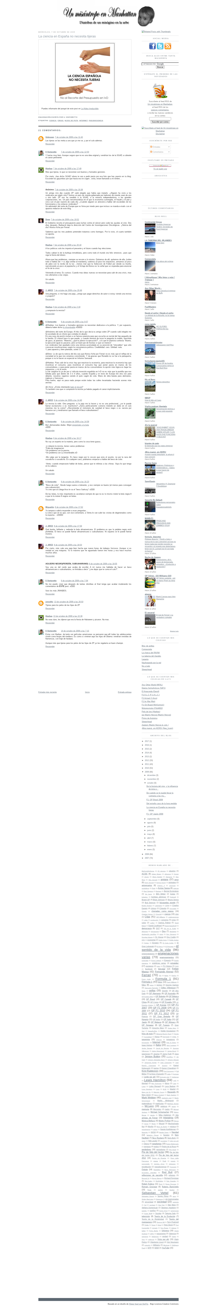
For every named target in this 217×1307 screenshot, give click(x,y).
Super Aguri (163, 1211)
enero (149, 849)
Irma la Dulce (171, 1042)
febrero (150, 846)
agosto (150, 823)
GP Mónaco (170, 1022)
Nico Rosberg (158, 1138)
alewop (148, 594)
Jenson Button (152, 1056)
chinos (153, 908)
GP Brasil (150, 999)
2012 (147, 760)
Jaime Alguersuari (158, 1051)
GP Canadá (166, 999)
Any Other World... (153, 288)
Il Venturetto (51, 152)
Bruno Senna (173, 900)
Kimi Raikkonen (150, 1071)
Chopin (144, 911)
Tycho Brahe (153, 1231)
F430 (177, 966)
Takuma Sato (170, 1213)
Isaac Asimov (147, 1045)
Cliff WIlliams (160, 917)
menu (147, 282)
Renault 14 (145, 1178)
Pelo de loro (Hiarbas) (151, 711)
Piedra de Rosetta (159, 1158)
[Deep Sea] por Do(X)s (138, 1304)
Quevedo (173, 1167)
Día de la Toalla (170, 928)
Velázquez (155, 1236)
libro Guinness (156, 1083)
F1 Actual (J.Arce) (149, 698)
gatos (152, 985)
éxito (158, 966)
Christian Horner (147, 914)
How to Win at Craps (153, 400)
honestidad (148, 1037)
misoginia (168, 1117)
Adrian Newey (156, 874)
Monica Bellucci (148, 1121)
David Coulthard (155, 926)
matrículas (159, 1103)
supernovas (175, 1211)
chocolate (173, 908)
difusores (145, 931)
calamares (158, 905)
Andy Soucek (149, 882)
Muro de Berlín (162, 1126)
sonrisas (152, 1205)
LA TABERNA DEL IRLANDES (158, 240)
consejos (164, 920)
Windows (166, 1245)
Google (165, 991)
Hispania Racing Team (163, 1034)
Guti (143, 1031)
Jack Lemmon (171, 1045)
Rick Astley (148, 1181)
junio (149, 830)
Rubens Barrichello (170, 1187)
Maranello (171, 1092)
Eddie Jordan (174, 940)
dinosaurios (155, 931)
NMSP (147, 398)
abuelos (172, 871)
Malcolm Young (159, 1092)
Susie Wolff (148, 1213)
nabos (155, 1129)
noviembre (152, 779)
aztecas (176, 888)
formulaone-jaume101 (155, 361)
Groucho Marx (158, 1028)
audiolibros (145, 888)
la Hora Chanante (156, 1074)
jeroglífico (169, 1057)
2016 (147, 745)
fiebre (166, 975)
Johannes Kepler (151, 1062)
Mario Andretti (159, 1095)
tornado (155, 1228)
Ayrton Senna (164, 888)
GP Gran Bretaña (161, 1016)
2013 (147, 756)
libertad (145, 1083)
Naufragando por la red (151, 663)
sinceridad (149, 1202)
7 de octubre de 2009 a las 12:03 (75, 152)
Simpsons (159, 1199)
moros (146, 1124)
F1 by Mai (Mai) (148, 701)
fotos (160, 982)
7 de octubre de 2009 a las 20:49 (68, 290)
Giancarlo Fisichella (151, 988)
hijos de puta (71, 120)
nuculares (163, 1141)
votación (147, 1245)
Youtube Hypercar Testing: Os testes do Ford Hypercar (164, 226)
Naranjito (145, 1132)
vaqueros (145, 1236)
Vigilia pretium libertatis (156, 406)
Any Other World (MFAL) (152, 685)
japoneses (146, 1054)
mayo (149, 834)
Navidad (175, 1132)
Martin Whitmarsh (165, 1101)
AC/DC (145, 874)
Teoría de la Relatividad (153, 1219)
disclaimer (173, 931)
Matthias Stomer (173, 1103)
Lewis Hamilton (155, 1080)
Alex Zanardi (153, 880)
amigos (164, 879)
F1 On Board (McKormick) (153, 705)
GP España (167, 1002)
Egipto (146, 943)
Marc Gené (146, 1095)
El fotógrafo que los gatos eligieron (159, 446)
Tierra (153, 1225)
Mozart (161, 1124)
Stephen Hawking (168, 1208)
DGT (158, 928)
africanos (168, 874)
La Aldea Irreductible (89, 109)
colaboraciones (173, 917)
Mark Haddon (171, 1095)
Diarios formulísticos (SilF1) (153, 688)
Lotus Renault (155, 1086)
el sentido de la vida (160, 947)
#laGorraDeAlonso (148, 871)
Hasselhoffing (152, 1031)
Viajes (174, 1236)
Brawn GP (146, 900)
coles (146, 920)
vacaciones (161, 1234)
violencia (151, 1239)
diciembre (151, 775)
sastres (160, 1190)
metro (167, 1109)
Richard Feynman (171, 1178)
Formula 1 (163, 978)
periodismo (160, 1149)
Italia (158, 1045)
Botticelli (173, 897)
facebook (148, 969)
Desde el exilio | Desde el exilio (159, 313)
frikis (144, 985)
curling (152, 923)
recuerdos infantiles (149, 1172)
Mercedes (157, 1109)
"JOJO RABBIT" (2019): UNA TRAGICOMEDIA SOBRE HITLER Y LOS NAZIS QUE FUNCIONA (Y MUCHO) (165, 432)
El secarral (150, 613)
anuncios (172, 885)
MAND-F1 (149, 518)
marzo (150, 842)
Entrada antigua (124, 692)
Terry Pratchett (173, 1222)
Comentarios (157, 152)
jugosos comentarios (160, 110)
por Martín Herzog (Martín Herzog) (156, 715)
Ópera (146, 1144)
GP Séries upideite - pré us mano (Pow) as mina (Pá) (165, 580)
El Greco (160, 946)
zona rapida (150, 324)
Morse (154, 1124)
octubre (150, 783)
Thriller (146, 1225)
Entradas (156, 147)
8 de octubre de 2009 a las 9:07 (74, 322)
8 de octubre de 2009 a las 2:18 (66, 307)
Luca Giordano (147, 1089)
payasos (147, 1146)
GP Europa (161, 1005)
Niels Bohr (171, 1138)
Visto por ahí (163, 1239)
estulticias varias (159, 963)
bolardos (145, 897)
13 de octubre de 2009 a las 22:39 (67, 616)
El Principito (169, 946)
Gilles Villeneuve (168, 988)
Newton (166, 1135)
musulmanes (146, 1129)
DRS (143, 940)
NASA (153, 1132)
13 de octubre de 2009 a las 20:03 (68, 602)
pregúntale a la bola (80, 425)
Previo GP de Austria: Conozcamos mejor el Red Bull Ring (165, 365)
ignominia (146, 1039)
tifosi (159, 1225)
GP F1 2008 (160, 1008)
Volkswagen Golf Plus (165, 345)
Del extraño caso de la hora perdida (161, 803)
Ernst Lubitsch (156, 960)
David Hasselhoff (170, 926)
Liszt (174, 1083)
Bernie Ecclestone (171, 891)
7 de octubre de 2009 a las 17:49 (67, 168)
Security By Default (153, 500)
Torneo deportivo (163, 382)
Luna (157, 1089)
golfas (152, 990)
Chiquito (162, 908)
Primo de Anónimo (149, 718)
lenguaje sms (164, 1077)
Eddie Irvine (163, 940)
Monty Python (165, 1121)
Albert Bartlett (157, 877)
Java (177, 1054)
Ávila (153, 888)
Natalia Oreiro (164, 1132)
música (173, 1126)
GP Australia (170, 993)
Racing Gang (151, 463)
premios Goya (159, 1164)
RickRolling (159, 1181)
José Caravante (166, 1062)
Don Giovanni (171, 934)
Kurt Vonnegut (169, 1071)
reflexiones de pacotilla (152, 1175)
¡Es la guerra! (151, 425)
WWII (157, 1248)
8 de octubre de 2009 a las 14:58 (75, 421)
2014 (147, 753)
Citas (147, 917)
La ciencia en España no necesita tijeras (67, 36)
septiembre (152, 819)
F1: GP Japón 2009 (154, 814)
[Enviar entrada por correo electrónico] (78, 117)
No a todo (146, 666)
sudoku (144, 1211)
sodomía (176, 1202)
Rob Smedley (171, 1181)
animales (172, 882)
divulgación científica (149, 934)
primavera (172, 1164)
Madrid (173, 1089)
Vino (143, 1239)
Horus (157, 1037)
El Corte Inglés (168, 943)
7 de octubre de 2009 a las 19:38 (69, 190)
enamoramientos (167, 957)
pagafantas (157, 1144)
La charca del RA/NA (151, 653)
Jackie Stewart (147, 1048)
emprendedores (148, 954)
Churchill (158, 914)
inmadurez (170, 1039)
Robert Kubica (148, 1184)
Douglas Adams (147, 937)
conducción (154, 920)
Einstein (155, 943)
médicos (163, 1106)
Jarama (156, 1054)
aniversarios (147, 885)
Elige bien (160, 243)
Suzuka (158, 1213)
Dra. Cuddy (171, 937)
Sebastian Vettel (155, 1192)
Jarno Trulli (167, 1054)
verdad (165, 1236)
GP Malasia (156, 1022)
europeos (149, 966)
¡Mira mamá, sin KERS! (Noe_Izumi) (157, 728)
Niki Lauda (152, 1141)
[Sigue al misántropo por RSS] (167, 49)
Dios (164, 931)
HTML (174, 1037)
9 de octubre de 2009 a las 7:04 (74, 581)
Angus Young (161, 882)
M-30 (164, 1089)
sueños (153, 1211)
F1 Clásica (167, 966)
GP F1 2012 (161, 1013)
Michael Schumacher (160, 1112)
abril (149, 838)
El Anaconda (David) (150, 691)
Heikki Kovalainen (168, 1031)
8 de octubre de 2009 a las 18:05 (103, 564)
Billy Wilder (161, 894)
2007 (147, 858)
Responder (50, 144)
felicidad (161, 969)
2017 (147, 741)
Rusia (149, 1190)
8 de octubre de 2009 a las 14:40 (68, 400)
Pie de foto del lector (153, 1152)
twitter (144, 1231)
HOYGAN (166, 1037)
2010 (147, 768)
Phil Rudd (172, 1149)
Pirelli (164, 1161)
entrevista (145, 960)
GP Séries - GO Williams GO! (158, 576)
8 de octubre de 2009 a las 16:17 (67, 438)
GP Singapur (148, 1025)
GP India (156, 1019)
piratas (155, 1161)
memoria (145, 1109)
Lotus (144, 1086)
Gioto (143, 991)
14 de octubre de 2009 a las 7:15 (75, 631)
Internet (83, 120)
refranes (172, 1175)
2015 (147, 749)
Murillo (150, 1126)
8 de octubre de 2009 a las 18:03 (68, 545)
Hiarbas (48, 168)
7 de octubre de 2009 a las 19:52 (65, 219)
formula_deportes (153, 537)
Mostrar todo (174, 631)
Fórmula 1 (147, 982)
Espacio (167, 960)
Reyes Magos (156, 1178)
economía (151, 940)
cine (177, 914)
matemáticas (147, 1103)
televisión (146, 1216)
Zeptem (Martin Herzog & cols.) (155, 725)
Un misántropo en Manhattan (160, 104)
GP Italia (167, 1019)
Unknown (49, 137)
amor (176, 880)
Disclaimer (160, 134)
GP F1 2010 (158, 1010)
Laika (169, 1074)
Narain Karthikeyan (168, 1129)
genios (159, 985)
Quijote (145, 1169)
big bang (148, 894)
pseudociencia (96, 120)
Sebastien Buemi (148, 1196)
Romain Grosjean (149, 1187)
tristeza (173, 1228)
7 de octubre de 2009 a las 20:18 (67, 245)
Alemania (169, 877)
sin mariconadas (172, 1199)
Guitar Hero (172, 1028)
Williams (156, 1245)
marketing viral (167, 1098)
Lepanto (145, 659)
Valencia (172, 1234)
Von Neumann (173, 1242)
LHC (174, 1080)
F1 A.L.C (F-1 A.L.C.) (151, 695)
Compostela (150, 259)
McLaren (149, 1106)
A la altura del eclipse (164, 261)
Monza (176, 1121)
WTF (149, 1248)
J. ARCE (49, 290)
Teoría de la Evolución (164, 1216)
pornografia (146, 1164)
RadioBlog (157, 1169)
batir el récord (76, 387)
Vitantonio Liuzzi (157, 1242)
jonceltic (49, 602)
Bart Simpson (148, 891)
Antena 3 (161, 885)
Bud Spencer (150, 903)
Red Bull (167, 1172)
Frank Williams (171, 982)
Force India (146, 979)
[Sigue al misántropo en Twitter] (160, 49)
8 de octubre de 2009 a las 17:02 (69, 507)
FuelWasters (150, 307)
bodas (172, 894)
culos (144, 923)
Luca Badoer (170, 1086)
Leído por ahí (150, 1077)
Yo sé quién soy (160, 169)
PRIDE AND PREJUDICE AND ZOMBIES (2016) (163, 523)
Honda (176, 1034)
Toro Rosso (164, 1228)
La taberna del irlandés (151, 656)
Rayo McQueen (170, 1169)
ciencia (52, 120)
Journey (164, 1065)
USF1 (152, 1234)
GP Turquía (164, 1025)
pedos (156, 1146)
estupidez (174, 963)
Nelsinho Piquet (152, 1135)
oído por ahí (174, 1141)
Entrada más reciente (47, 692)
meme (174, 1106)
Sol (145, 1205)
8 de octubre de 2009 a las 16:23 (75, 482)
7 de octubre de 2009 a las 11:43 (69, 137)
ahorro (146, 877)
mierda (152, 1115)
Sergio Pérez (163, 1196)
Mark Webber (149, 1097)
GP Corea (154, 1002)
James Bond (171, 1051)
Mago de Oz (146, 1092)
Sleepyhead (147, 669)
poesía (173, 1161)
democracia (147, 928)
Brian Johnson (159, 900)
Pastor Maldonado (172, 1144)
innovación (145, 1042)
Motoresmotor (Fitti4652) (152, 708)
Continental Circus (153, 222)
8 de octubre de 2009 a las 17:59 (68, 526)
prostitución (146, 1167)
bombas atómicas (158, 897)
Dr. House (159, 937)
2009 (147, 772)
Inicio (87, 692)
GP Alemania (155, 993)
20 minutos (162, 871)
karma (156, 1068)
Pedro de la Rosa (169, 1146)
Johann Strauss (173, 1060)
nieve (143, 1141)
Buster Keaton (147, 905)
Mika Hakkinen (165, 1115)
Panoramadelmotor (153, 342)
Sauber (171, 1190)
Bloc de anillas (148, 646)
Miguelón (49, 507)
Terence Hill (160, 1222)
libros (167, 1083)
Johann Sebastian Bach (156, 1060)
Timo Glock (168, 1225)
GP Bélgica (174, 996)
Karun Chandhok (169, 1068)
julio (149, 826)
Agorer (176, 874)
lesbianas (175, 1077)
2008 (147, 854)
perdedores (146, 1149)
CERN (167, 905)
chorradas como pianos (162, 911)
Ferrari (146, 975)
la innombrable (69, 327)
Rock (160, 1184)
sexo (174, 1196)
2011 (147, 764)
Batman (158, 891)
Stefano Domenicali (150, 1208)
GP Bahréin (160, 996)
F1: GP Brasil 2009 (154, 800)
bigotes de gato (152, 443)
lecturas (176, 1074)
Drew (47, 219)
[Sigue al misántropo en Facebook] (152, 49)
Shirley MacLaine (147, 1199)
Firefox (174, 975)
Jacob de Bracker (162, 1048)
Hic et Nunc (150, 379)
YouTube (165, 1248)
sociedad (162, 1202)
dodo (161, 934)
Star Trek (161, 1205)
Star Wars (172, 1205)
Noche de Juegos (153, 557)
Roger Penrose (170, 1184)
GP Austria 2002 (147, 996)
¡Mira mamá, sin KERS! (155, 452)
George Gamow (172, 985)
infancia (159, 1039)
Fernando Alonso (164, 971)
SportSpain (150, 481)
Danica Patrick (164, 923)
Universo (165, 1231)
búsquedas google (168, 903)
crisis (60, 120)
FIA (160, 975)
